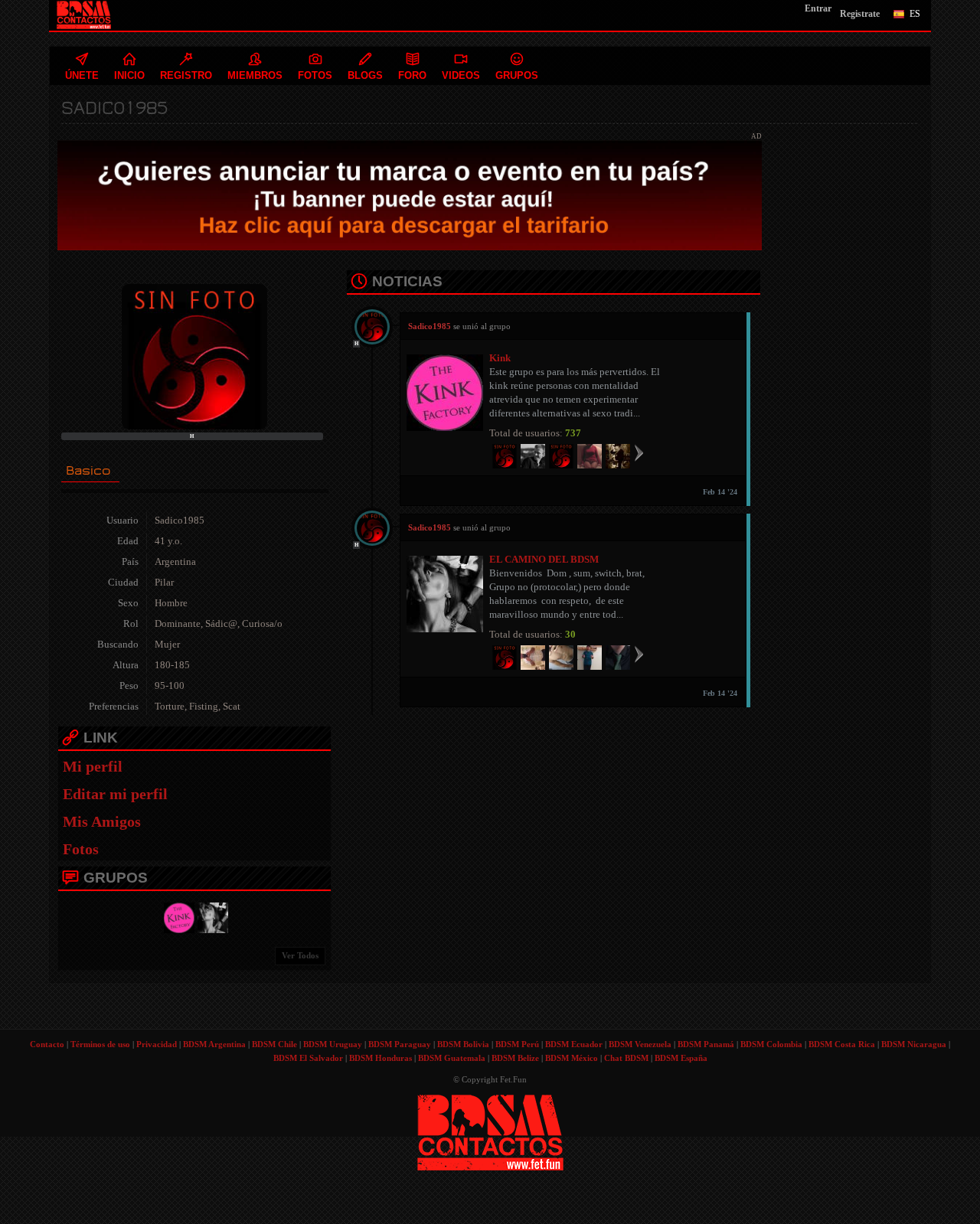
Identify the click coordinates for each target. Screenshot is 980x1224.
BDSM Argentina (214, 1044)
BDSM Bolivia (463, 1044)
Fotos (81, 848)
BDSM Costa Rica (841, 1044)
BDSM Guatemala (451, 1057)
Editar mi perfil (115, 793)
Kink (500, 358)
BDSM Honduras (380, 1057)
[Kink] (177, 916)
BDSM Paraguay (399, 1044)
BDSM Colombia (771, 1044)
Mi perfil (92, 766)
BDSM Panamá (706, 1044)
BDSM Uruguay (332, 1044)
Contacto (47, 1044)
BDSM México (571, 1057)
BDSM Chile (274, 1044)
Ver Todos (300, 955)
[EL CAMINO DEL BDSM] (210, 916)
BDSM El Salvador (308, 1057)
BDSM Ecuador (574, 1044)
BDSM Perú (517, 1044)
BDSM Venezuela (640, 1044)
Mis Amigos (102, 821)
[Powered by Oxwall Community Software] (490, 1131)
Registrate (860, 13)
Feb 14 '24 (720, 492)
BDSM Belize (515, 1057)
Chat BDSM (626, 1057)
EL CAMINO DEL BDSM (544, 559)
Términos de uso (100, 1044)
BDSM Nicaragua (913, 1044)
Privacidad (156, 1044)
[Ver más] (638, 452)
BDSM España (681, 1057)
